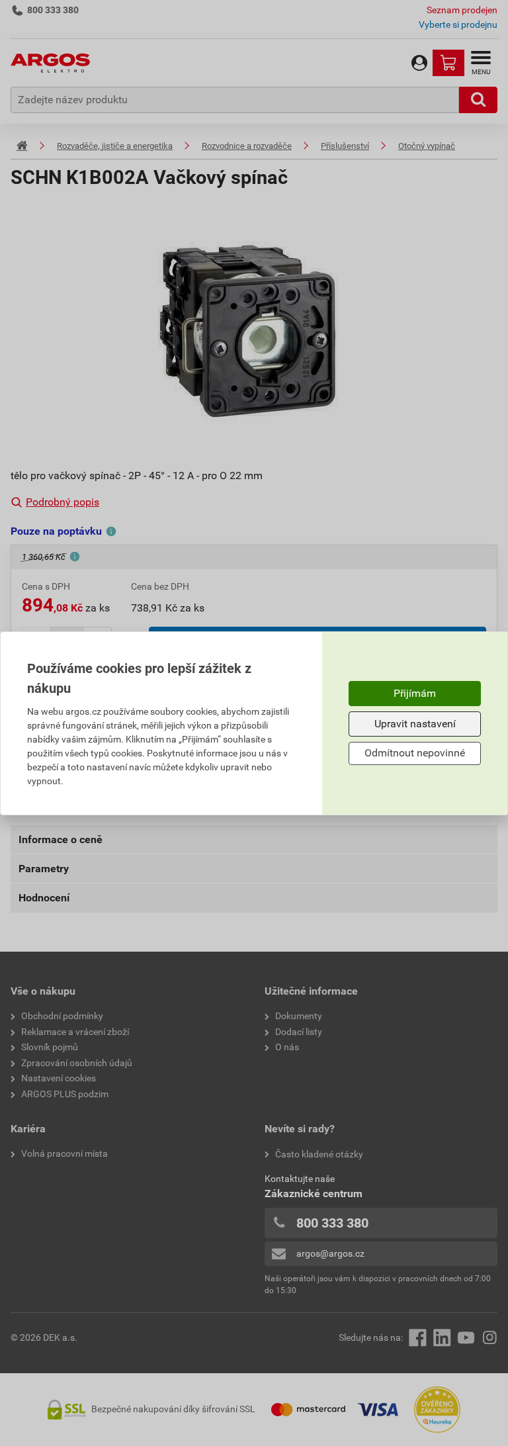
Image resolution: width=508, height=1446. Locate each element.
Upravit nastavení (415, 723)
